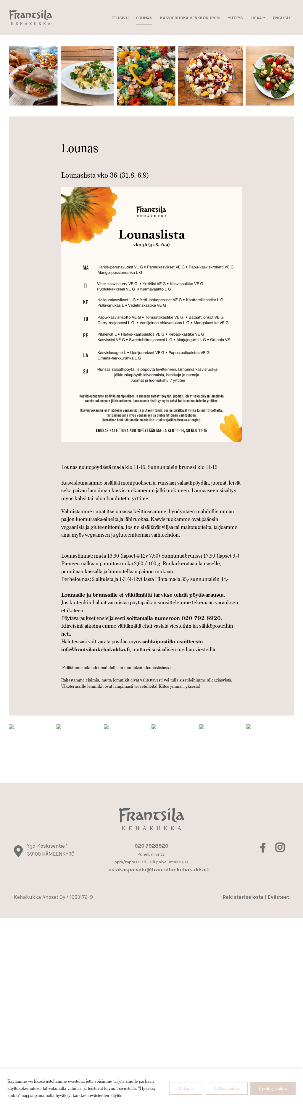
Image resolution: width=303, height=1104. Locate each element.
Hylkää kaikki (226, 1088)
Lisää (256, 17)
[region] (151, 1086)
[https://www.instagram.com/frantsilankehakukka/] (280, 849)
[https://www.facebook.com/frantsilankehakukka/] (263, 849)
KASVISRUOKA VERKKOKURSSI (190, 17)
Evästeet (278, 897)
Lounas (144, 17)
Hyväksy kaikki (273, 1088)
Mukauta (186, 1088)
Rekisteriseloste (243, 897)
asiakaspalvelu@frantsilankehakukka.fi (159, 869)
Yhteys (235, 17)
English (281, 17)
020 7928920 (151, 846)
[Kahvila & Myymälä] (31, 17)
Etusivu (120, 17)
